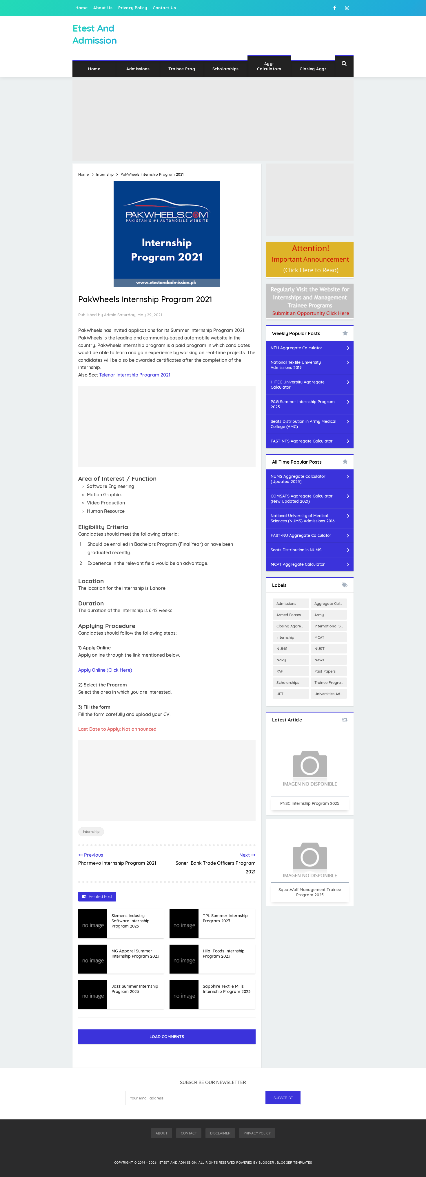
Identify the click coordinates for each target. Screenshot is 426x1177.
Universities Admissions (330, 693)
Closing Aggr (313, 68)
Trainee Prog (181, 68)
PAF (279, 671)
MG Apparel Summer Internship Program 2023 (135, 953)
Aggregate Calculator (330, 603)
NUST (319, 648)
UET (279, 693)
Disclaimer (220, 1133)
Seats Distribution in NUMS (296, 549)
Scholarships (225, 68)
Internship (91, 831)
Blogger (266, 1163)
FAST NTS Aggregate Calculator (302, 441)
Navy (281, 660)
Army (319, 614)
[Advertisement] (213, 120)
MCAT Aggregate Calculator (298, 564)
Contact (189, 1133)
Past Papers (325, 671)
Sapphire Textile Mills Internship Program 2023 (226, 989)
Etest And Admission (178, 1163)
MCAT (319, 637)
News (319, 660)
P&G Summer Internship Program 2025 (303, 404)
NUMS (281, 648)
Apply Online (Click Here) (105, 670)
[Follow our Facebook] (334, 8)
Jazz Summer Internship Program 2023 (135, 989)
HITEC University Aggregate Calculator (298, 384)
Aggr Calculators (269, 66)
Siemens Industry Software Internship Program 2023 (131, 921)
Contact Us (164, 7)
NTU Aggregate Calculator (296, 347)
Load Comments (167, 1036)
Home (81, 7)
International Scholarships (330, 626)
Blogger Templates (294, 1163)
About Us (102, 7)
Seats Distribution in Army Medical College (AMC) (303, 424)
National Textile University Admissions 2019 (296, 365)
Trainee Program (329, 682)
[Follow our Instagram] (347, 8)
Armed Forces (288, 614)
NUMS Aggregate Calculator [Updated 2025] (298, 479)
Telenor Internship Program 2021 (134, 375)
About (162, 1133)
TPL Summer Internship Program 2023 (225, 918)
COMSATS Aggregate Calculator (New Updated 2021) (302, 498)
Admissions (138, 68)
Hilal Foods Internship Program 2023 (224, 953)
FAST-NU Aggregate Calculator (301, 535)
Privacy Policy (132, 7)
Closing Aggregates (292, 626)
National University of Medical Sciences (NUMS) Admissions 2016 (303, 518)
